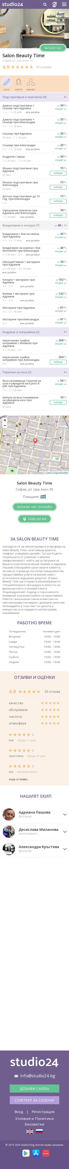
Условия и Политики (34, 1118)
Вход (19, 1111)
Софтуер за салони (34, 1100)
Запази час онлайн (34, 507)
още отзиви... (19, 779)
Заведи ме (37, 519)
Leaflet (48, 472)
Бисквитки (34, 1124)
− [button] (5, 425)
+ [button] (5, 420)
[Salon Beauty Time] (29, 1131)
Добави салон (34, 1088)
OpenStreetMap (61, 472)
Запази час (53, 48)
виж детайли (33, 112)
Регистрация (43, 1111)
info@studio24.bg (37, 1076)
